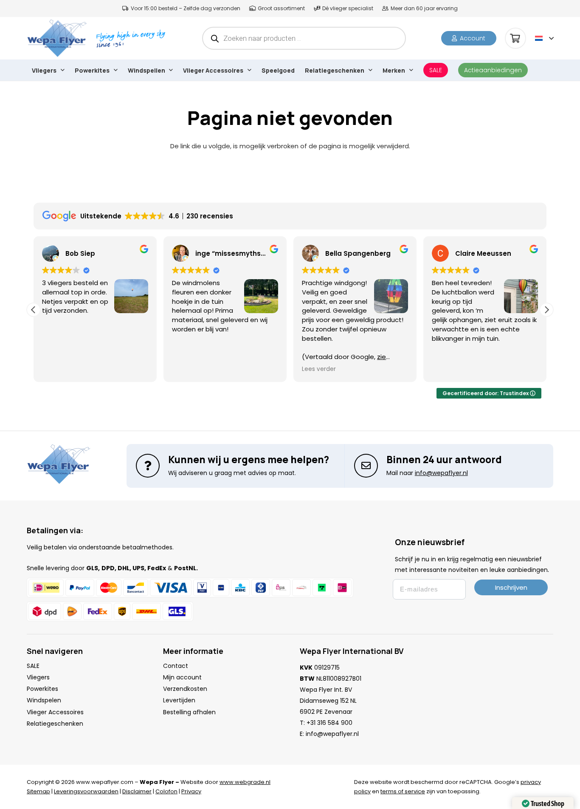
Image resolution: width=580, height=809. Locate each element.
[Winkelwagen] (515, 38)
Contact (175, 666)
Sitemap (38, 791)
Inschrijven (511, 587)
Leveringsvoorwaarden (86, 791)
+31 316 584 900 (329, 722)
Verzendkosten (185, 689)
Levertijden (179, 700)
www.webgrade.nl (245, 782)
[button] (544, 38)
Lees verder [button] (319, 369)
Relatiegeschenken (55, 723)
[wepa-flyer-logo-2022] (57, 38)
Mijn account (182, 677)
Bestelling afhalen (189, 712)
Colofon (166, 791)
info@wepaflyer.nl (332, 734)
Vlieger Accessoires (55, 712)
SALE (33, 666)
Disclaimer (137, 791)
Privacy (191, 791)
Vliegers (38, 677)
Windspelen (44, 700)
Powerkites (42, 689)
